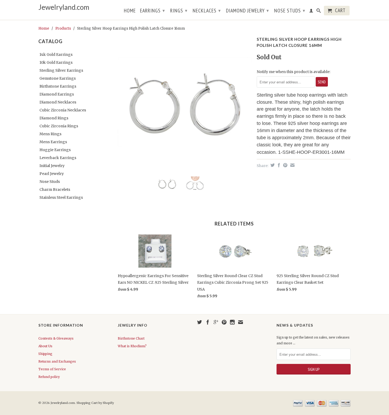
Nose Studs (289, 10)
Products (63, 28)
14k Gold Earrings (56, 54)
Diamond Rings (53, 118)
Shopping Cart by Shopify (95, 403)
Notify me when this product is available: (293, 71)
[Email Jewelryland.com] (240, 322)
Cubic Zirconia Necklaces (62, 110)
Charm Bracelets (54, 189)
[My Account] (311, 11)
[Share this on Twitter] (272, 165)
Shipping (45, 354)
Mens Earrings (53, 141)
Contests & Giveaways (56, 338)
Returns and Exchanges (57, 361)
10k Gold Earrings (56, 62)
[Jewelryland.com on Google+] (216, 322)
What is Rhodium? (132, 346)
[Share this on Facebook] (278, 165)
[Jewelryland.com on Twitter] (199, 322)
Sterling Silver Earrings (61, 70)
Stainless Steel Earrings (61, 197)
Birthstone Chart (131, 338)
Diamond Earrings (56, 94)
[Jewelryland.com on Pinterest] (224, 322)
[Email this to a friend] (292, 165)
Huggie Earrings (55, 149)
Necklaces (207, 10)
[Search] (318, 11)
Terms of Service (52, 369)
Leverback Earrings (57, 157)
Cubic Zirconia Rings (58, 126)
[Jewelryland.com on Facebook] (207, 322)
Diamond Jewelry (247, 10)
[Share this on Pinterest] (284, 165)
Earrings (152, 10)
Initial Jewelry (52, 165)
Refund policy (49, 377)
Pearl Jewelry (51, 173)
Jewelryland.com (63, 7)
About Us (45, 346)
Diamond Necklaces (57, 102)
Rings (179, 10)
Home (130, 11)
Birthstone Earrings (57, 86)
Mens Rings (50, 134)
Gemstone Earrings (57, 78)
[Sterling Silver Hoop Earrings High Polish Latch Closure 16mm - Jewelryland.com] (184, 102)
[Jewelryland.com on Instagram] (232, 322)
